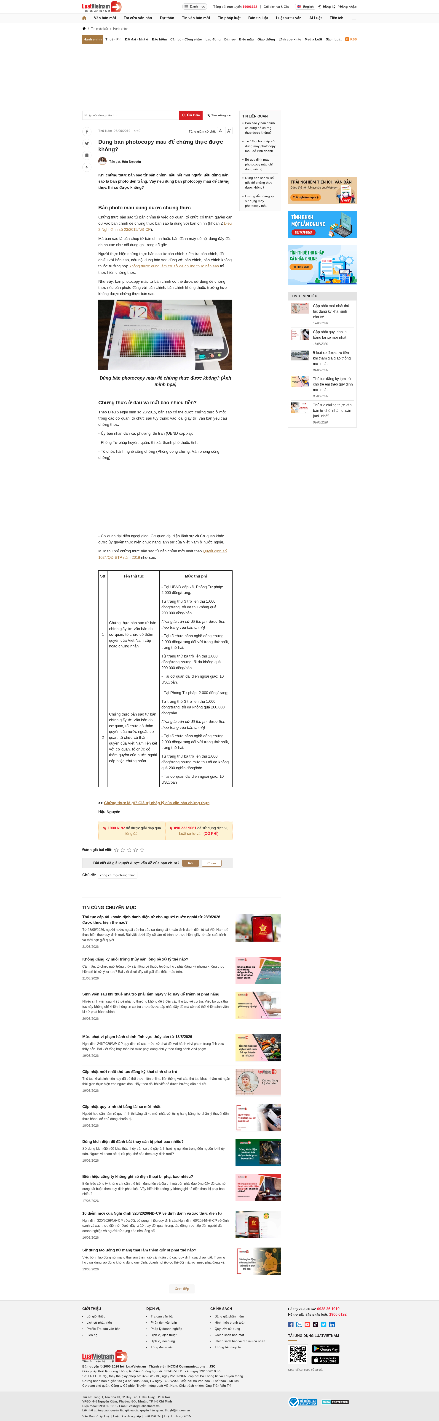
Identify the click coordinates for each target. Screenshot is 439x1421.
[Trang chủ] (84, 18)
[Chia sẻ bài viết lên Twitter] (86, 143)
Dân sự (230, 39)
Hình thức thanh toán (230, 1322)
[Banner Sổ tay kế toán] (322, 284)
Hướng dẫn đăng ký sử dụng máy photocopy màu (259, 201)
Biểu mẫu (246, 39)
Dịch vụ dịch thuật (164, 1335)
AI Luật (315, 18)
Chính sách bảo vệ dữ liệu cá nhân (240, 1341)
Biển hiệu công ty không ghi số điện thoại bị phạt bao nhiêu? (137, 1176)
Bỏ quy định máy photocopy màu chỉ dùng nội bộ (259, 164)
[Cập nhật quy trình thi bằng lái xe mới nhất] (300, 334)
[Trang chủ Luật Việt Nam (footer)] (105, 1361)
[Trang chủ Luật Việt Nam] (102, 6)
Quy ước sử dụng (227, 1329)
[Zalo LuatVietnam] (299, 1325)
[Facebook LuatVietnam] (291, 1325)
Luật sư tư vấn (289, 18)
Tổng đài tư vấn (162, 1347)
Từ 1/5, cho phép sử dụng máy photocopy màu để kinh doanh (260, 146)
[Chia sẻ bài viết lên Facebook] (86, 131)
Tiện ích (336, 18)
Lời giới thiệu (96, 1316)
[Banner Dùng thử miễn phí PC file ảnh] (322, 203)
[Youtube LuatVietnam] (307, 1325)
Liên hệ (92, 1335)
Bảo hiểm (159, 39)
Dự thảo (167, 18)
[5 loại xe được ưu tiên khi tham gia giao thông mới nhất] (300, 355)
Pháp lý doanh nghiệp (166, 1329)
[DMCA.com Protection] (335, 1403)
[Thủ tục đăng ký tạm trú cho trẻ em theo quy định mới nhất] (300, 381)
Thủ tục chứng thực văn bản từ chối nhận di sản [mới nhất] (332, 410)
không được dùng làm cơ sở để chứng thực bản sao (174, 266)
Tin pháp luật (229, 18)
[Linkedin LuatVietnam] (332, 1325)
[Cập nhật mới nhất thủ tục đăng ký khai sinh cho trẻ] (300, 308)
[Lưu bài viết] (86, 155)
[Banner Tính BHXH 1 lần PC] (322, 237)
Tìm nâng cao (221, 115)
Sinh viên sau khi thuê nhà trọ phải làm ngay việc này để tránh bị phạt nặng (150, 994)
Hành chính (93, 39)
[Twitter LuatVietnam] (324, 1325)
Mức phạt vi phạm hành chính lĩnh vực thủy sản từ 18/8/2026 (137, 1037)
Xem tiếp (182, 1289)
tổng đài (131, 834)
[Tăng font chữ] (229, 130)
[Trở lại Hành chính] (86, 167)
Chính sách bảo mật (229, 1335)
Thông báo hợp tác (228, 1347)
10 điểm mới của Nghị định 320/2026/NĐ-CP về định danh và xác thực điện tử (152, 1213)
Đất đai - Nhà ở (136, 39)
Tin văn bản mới (196, 18)
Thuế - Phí (113, 39)
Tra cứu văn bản (138, 18)
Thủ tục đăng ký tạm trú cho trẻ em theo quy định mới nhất (333, 384)
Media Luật (313, 39)
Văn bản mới (105, 18)
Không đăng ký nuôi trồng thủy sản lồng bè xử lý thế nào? (135, 959)
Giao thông (266, 39)
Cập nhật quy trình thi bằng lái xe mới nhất (121, 1106)
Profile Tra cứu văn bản (103, 1329)
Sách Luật (334, 39)
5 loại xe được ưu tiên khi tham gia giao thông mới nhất (332, 358)
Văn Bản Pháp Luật (96, 1416)
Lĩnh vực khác (290, 39)
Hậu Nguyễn (131, 161)
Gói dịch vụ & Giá (276, 6)
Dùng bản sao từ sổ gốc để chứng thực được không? (259, 182)
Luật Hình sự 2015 (177, 1416)
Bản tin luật (258, 18)
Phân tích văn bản (164, 1322)
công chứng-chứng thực (117, 875)
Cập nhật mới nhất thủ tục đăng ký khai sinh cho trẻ (129, 1072)
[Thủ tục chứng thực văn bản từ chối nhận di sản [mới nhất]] (300, 407)
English (308, 6)
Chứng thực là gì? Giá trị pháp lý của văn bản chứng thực (156, 803)
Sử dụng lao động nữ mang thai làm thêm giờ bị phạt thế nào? (139, 1250)
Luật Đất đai (152, 1416)
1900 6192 (116, 828)
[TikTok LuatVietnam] (315, 1325)
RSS (353, 39)
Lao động (213, 39)
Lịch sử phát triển (99, 1322)
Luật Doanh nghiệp (127, 1416)
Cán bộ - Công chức (186, 39)
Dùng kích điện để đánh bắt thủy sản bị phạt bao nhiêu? (133, 1141)
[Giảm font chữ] (220, 130)
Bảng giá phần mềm (229, 1316)
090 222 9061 (185, 828)
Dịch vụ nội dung (163, 1341)
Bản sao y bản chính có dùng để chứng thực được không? (260, 127)
